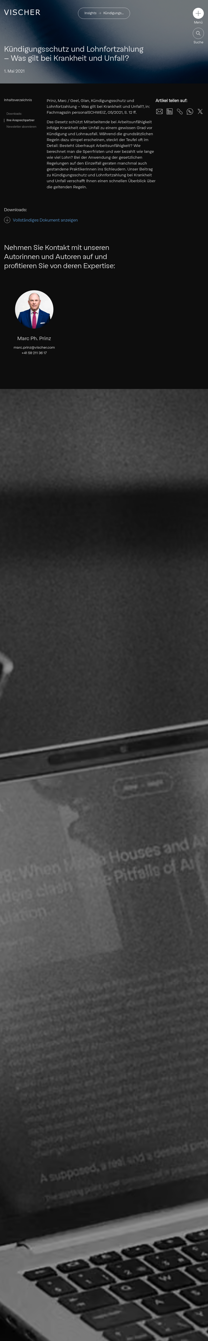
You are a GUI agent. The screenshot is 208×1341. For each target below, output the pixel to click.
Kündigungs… (113, 13)
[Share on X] (200, 111)
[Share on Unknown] (180, 111)
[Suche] (198, 33)
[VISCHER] (22, 12)
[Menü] (198, 13)
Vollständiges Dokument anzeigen (45, 220)
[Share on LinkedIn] (169, 111)
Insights (90, 13)
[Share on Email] (159, 111)
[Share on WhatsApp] (190, 111)
